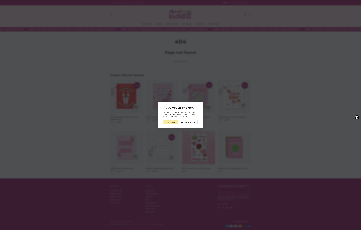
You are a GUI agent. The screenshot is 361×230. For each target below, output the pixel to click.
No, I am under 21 (188, 122)
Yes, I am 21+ (171, 122)
